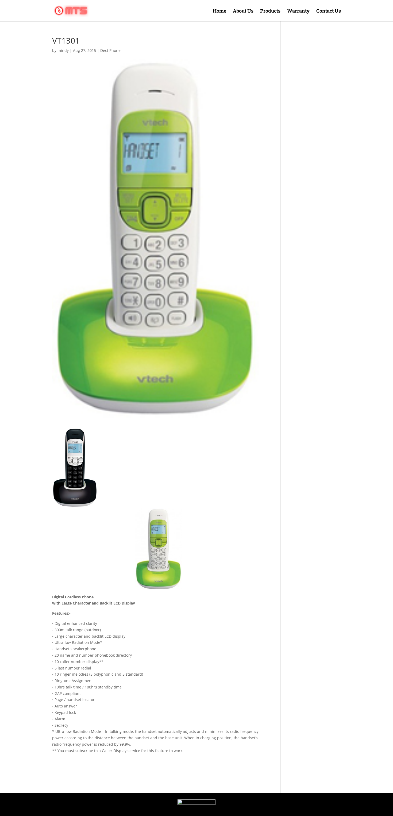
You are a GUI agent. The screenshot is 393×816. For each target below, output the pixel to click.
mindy (63, 50)
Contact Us (328, 11)
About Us (243, 11)
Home (219, 11)
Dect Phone (110, 50)
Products (270, 11)
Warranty (298, 11)
